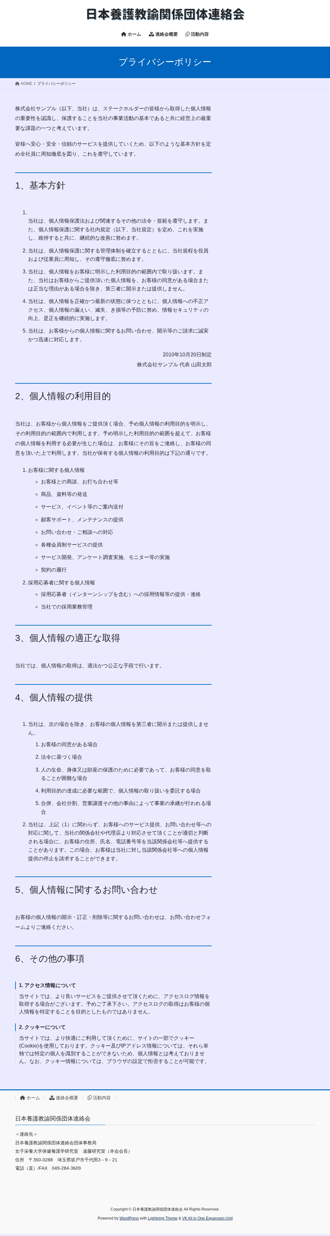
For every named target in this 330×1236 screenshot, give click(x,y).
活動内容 (101, 1097)
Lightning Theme (163, 1218)
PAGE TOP (316, 1193)
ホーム (32, 1097)
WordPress (129, 1218)
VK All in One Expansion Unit (207, 1218)
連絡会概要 (66, 1097)
